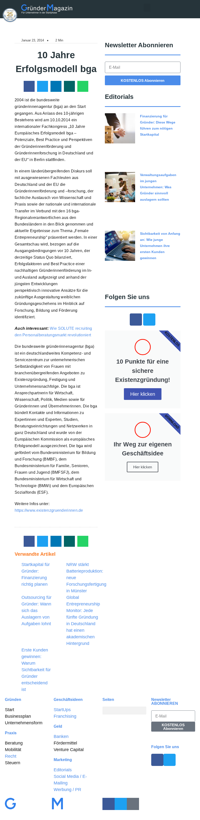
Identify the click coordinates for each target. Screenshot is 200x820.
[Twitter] (149, 319)
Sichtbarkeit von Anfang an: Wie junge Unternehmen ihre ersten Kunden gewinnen (160, 246)
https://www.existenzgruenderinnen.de (49, 510)
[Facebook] (136, 319)
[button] (147, 8)
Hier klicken (142, 394)
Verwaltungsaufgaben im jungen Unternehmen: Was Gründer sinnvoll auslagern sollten (158, 187)
